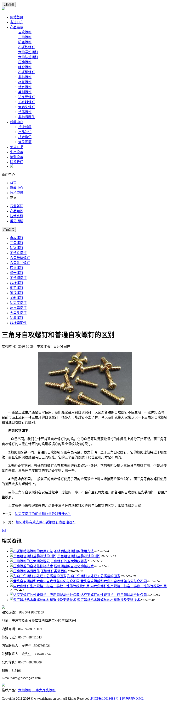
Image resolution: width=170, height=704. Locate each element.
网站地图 (128, 698)
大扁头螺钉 (26, 107)
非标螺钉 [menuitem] (16, 283)
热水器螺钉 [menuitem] (18, 308)
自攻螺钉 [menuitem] (16, 238)
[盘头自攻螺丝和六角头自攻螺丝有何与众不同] (45, 581)
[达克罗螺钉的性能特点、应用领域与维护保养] (45, 595)
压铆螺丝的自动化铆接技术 (74, 566)
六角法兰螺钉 (28, 57)
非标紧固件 (26, 117)
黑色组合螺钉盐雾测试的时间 (78, 556)
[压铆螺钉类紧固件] (25, 571)
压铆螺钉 (25, 62)
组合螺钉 (25, 67)
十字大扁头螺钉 (44, 690)
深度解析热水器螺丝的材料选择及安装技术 (108, 600)
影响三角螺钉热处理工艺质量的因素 (93, 576)
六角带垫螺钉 (28, 52)
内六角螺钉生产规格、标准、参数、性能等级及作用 (128, 586)
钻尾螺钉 (25, 112)
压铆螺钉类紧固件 (54, 571)
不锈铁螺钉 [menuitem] (18, 253)
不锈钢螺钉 (26, 72)
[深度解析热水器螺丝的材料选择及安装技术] (43, 600)
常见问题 (25, 142)
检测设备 (16, 157)
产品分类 (8, 229)
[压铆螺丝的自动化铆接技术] (31, 566)
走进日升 (16, 22)
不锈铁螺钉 (26, 47)
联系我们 (16, 162)
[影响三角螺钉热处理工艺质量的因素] (38, 576)
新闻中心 (16, 122)
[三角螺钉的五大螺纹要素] (30, 561)
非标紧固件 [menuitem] (18, 323)
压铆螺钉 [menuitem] (16, 268)
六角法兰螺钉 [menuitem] (20, 263)
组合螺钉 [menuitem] (16, 273)
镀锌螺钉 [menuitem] (16, 293)
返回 (5, 530)
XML (140, 698)
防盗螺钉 (25, 42)
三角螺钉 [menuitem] (16, 243)
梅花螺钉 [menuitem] (16, 288)
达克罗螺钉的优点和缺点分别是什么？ (43, 514)
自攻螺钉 (25, 32)
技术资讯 (25, 137)
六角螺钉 (25, 690)
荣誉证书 (16, 147)
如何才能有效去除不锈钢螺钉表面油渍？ (45, 522)
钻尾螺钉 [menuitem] (16, 318)
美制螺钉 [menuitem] (16, 298)
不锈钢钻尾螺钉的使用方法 (74, 551)
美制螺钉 (25, 92)
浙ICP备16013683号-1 (105, 698)
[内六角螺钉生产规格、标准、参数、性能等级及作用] (50, 586)
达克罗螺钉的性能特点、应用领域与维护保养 (113, 595)
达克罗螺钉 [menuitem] (18, 303)
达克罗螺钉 (26, 97)
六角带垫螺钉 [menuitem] (20, 258)
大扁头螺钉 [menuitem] (18, 313)
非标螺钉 (25, 77)
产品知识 (25, 132)
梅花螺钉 (25, 82)
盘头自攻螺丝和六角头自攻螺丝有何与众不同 (113, 581)
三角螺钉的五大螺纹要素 (69, 561)
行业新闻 (25, 127)
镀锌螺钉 (25, 87)
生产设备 (16, 152)
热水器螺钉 (26, 102)
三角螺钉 (25, 37)
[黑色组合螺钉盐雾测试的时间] (33, 556)
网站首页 (16, 17)
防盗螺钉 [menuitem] (16, 248)
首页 (13, 183)
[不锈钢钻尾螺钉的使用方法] (31, 551)
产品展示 (16, 27)
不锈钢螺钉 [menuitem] (18, 278)
